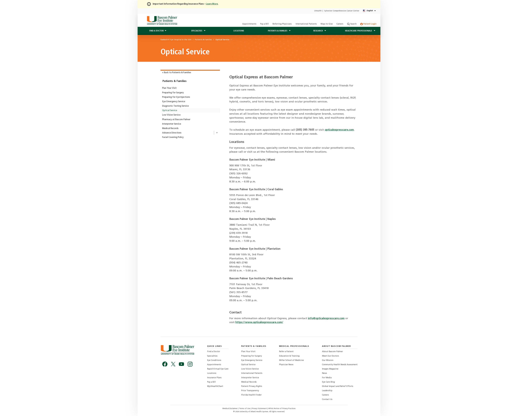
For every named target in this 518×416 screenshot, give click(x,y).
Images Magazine (330, 369)
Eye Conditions (214, 360)
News (324, 373)
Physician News (286, 365)
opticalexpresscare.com (339, 130)
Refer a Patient (286, 352)
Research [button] (318, 31)
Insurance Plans (214, 378)
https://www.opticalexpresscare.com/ (259, 322)
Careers (339, 24)
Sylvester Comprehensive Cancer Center (341, 11)
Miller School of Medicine (291, 360)
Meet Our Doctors (330, 356)
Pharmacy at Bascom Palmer (176, 119)
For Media (327, 378)
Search (353, 24)
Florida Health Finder (251, 395)
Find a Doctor (213, 352)
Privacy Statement (259, 408)
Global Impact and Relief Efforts (337, 386)
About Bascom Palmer (332, 352)
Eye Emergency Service (173, 102)
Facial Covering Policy (173, 137)
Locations (239, 31)
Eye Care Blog (328, 382)
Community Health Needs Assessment (339, 365)
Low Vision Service (171, 115)
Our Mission (327, 360)
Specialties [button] (197, 31)
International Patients (306, 24)
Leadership (327, 391)
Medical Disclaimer (230, 408)
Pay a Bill (264, 24)
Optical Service (169, 110)
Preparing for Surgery (173, 93)
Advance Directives (171, 133)
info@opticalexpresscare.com (326, 318)
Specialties (212, 356)
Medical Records (170, 128)
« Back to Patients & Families (176, 73)
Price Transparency (250, 391)
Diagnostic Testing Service (175, 106)
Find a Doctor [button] (156, 31)
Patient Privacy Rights (251, 386)
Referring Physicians (282, 24)
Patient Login (369, 24)
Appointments (249, 24)
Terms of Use (245, 408)
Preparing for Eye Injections (176, 97)
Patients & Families (175, 81)
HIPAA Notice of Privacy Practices (282, 408)
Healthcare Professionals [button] (359, 31)
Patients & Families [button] (278, 31)
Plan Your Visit (169, 88)
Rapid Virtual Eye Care (217, 369)
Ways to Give (327, 24)
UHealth (318, 11)
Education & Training (289, 356)
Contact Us (327, 399)
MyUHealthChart (215, 386)
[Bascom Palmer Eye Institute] (162, 20)
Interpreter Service (171, 124)
